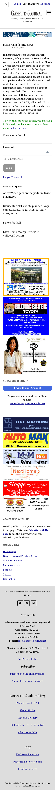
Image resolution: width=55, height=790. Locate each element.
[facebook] (27, 603)
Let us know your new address (27, 403)
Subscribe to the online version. (27, 673)
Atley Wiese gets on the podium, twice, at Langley (27, 194)
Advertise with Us (27, 732)
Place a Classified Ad (27, 703)
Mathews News (11, 565)
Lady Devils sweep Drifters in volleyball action (21, 233)
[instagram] (33, 603)
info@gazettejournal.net (32, 640)
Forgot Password (12, 177)
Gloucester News (12, 560)
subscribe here (19, 128)
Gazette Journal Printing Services (21, 556)
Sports (7, 574)
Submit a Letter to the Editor (27, 725)
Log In (17, 3)
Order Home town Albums (27, 761)
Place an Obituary (27, 717)
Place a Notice (27, 710)
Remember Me (14, 158)
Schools (7, 569)
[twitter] (20, 603)
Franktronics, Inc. (32, 786)
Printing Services (27, 769)
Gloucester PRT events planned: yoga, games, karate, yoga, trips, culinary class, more (26, 209)
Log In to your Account (27, 388)
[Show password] (47, 152)
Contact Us (9, 579)
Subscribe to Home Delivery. (27, 681)
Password (8, 147)
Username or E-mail (14, 135)
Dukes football (12, 222)
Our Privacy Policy (27, 659)
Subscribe (44, 3)
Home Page (9, 551)
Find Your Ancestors (27, 754)
